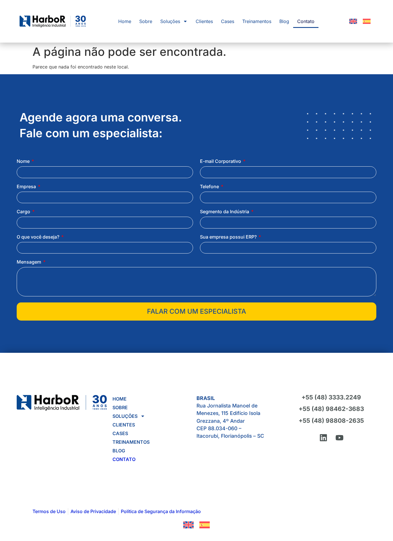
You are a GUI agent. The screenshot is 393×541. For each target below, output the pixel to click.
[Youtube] (339, 438)
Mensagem (29, 262)
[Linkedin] (323, 438)
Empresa (27, 186)
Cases (227, 21)
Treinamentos (256, 21)
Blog (284, 21)
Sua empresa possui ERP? (229, 237)
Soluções (170, 21)
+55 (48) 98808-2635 (331, 420)
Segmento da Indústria (225, 211)
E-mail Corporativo (221, 161)
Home (124, 21)
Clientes (204, 21)
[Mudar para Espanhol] (366, 21)
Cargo (24, 211)
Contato (305, 21)
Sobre (145, 21)
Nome (24, 161)
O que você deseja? (38, 237)
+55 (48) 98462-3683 (331, 408)
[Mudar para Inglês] (353, 21)
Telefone (210, 186)
